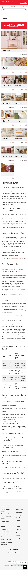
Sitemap (18, 538)
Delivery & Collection (6, 514)
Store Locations (20, 509)
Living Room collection (17, 258)
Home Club (19, 517)
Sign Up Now (23, 2)
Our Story (18, 515)
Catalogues (19, 529)
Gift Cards (18, 535)
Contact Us (19, 512)
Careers (18, 520)
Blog (17, 532)
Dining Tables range (14, 289)
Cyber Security (5, 537)
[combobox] (14, 9)
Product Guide (5, 521)
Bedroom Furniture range (14, 315)
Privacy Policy (4, 534)
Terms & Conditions (6, 539)
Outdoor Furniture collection (16, 341)
